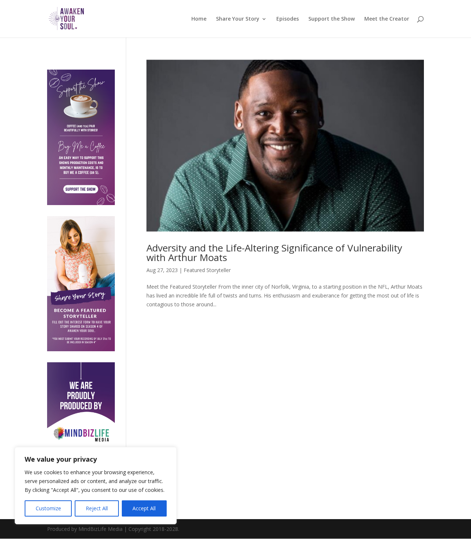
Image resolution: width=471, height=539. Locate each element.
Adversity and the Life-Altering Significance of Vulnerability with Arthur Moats (274, 252)
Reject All (97, 508)
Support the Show (331, 19)
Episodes (287, 19)
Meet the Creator (386, 19)
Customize (48, 508)
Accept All (144, 508)
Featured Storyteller (207, 270)
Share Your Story (237, 19)
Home (198, 19)
